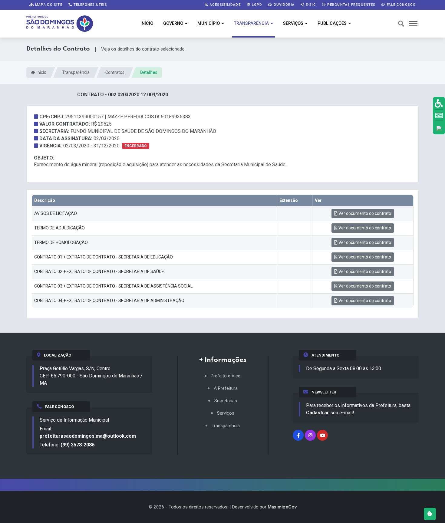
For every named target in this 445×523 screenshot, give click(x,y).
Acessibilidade (225, 4)
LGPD (256, 4)
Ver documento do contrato (364, 213)
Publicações (332, 23)
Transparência (251, 23)
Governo (173, 23)
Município (208, 23)
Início (146, 23)
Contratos (114, 72)
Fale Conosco (400, 4)
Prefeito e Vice (225, 376)
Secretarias (225, 401)
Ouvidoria (283, 4)
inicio (41, 72)
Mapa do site (48, 4)
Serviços (293, 23)
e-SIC (310, 4)
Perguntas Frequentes (351, 4)
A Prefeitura (226, 388)
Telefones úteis (89, 4)
